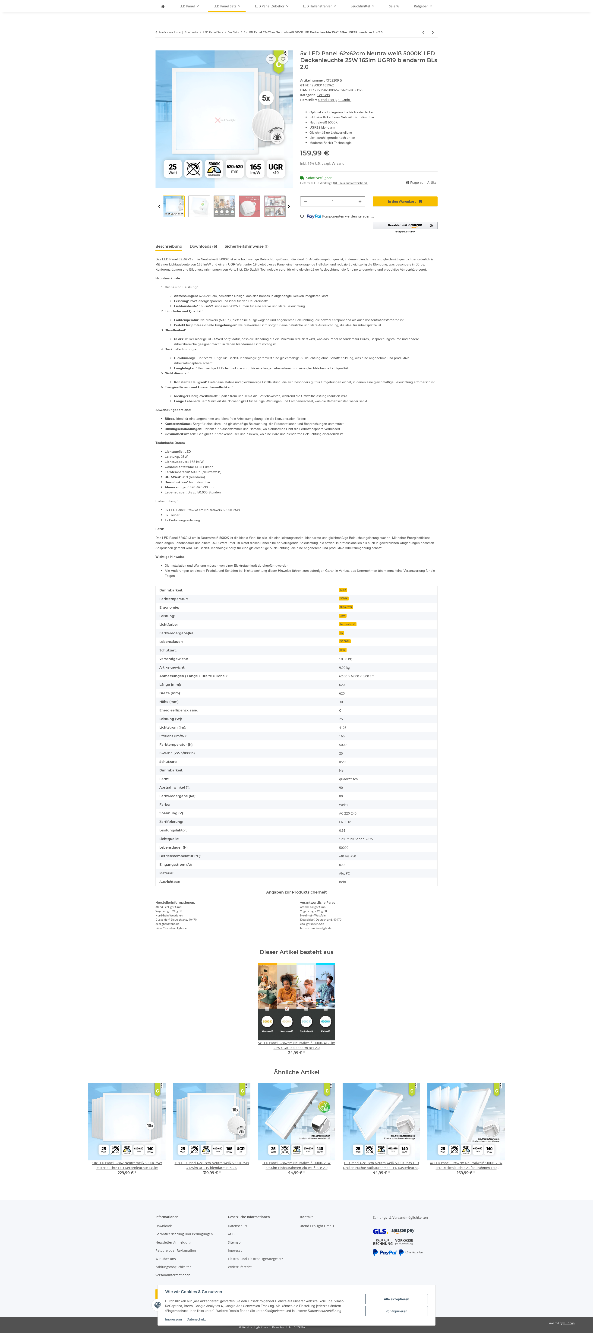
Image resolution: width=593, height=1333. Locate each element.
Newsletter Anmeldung (173, 1242)
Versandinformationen (172, 1275)
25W (342, 615)
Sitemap (234, 1242)
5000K (343, 598)
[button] (405, 228)
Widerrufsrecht (240, 1267)
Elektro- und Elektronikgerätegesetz (255, 1259)
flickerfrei (346, 607)
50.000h (345, 641)
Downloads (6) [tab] (203, 246)
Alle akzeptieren (396, 1299)
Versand (338, 163)
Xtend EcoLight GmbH (317, 1226)
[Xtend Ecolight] (162, 6)
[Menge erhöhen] (360, 201)
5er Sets (323, 95)
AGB (231, 1234)
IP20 (342, 649)
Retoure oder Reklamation (175, 1250)
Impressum (173, 1319)
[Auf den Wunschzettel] (283, 59)
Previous (159, 207)
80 (341, 632)
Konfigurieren (396, 1311)
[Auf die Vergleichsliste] (271, 59)
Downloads (164, 1226)
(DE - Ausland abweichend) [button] (350, 183)
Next (289, 207)
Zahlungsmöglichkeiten (173, 1267)
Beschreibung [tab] (168, 246)
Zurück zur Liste (169, 32)
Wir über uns (165, 1259)
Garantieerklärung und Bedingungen (184, 1234)
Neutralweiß (347, 624)
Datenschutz (196, 1319)
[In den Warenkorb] (159, 47)
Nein (343, 589)
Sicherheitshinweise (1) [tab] (247, 246)
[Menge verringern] (305, 201)
